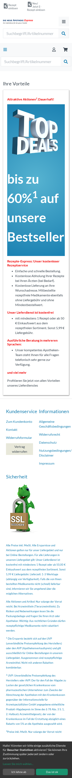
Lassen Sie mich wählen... (18, 764)
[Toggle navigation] (64, 21)
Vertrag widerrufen (19, 449)
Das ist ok (52, 772)
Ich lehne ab (18, 772)
